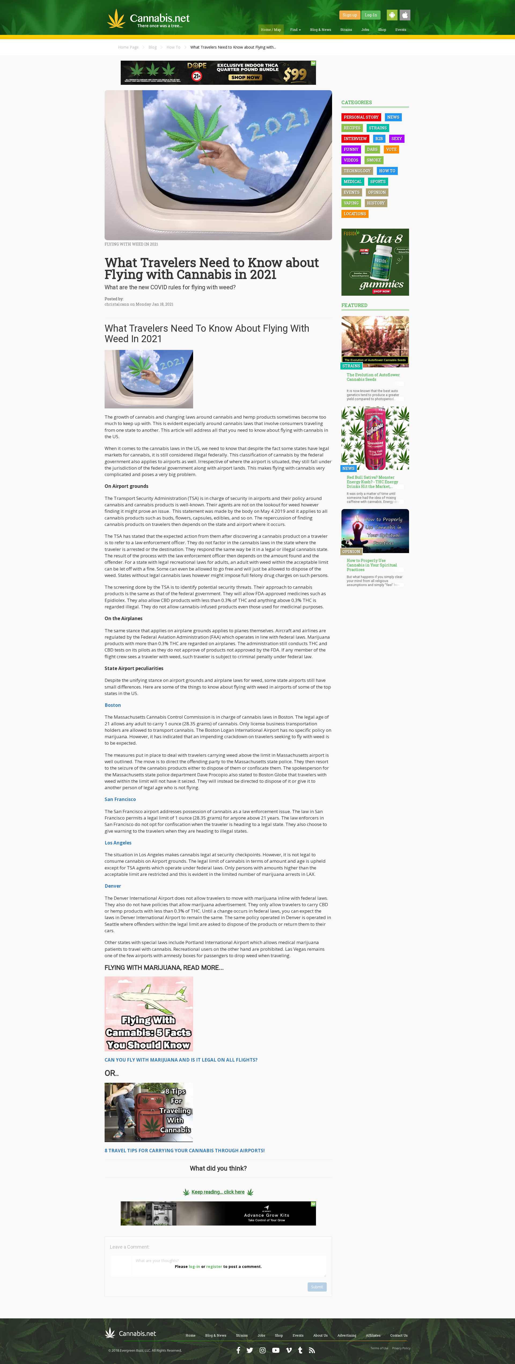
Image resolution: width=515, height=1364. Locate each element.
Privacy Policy (401, 1348)
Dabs (372, 149)
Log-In (371, 14)
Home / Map (271, 29)
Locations (355, 213)
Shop (382, 29)
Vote (391, 149)
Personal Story (361, 117)
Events (400, 29)
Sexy (397, 138)
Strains (346, 29)
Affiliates (373, 1335)
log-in (194, 1266)
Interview (355, 138)
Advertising (346, 1335)
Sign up (350, 14)
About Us (320, 1335)
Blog (153, 47)
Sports (378, 181)
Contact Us (399, 1335)
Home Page (128, 47)
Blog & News (320, 29)
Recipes (352, 127)
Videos (351, 160)
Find (294, 29)
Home (191, 1335)
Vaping (351, 203)
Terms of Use (379, 1348)
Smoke (374, 160)
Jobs (365, 29)
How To (174, 47)
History (376, 203)
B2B (379, 138)
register (214, 1266)
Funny (351, 149)
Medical (353, 181)
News (393, 117)
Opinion (377, 192)
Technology (357, 170)
